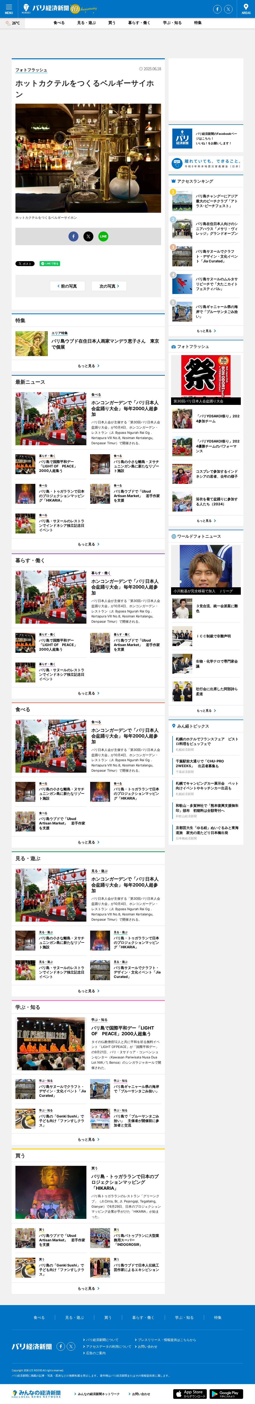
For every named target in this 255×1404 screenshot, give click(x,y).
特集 (198, 22)
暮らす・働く (139, 22)
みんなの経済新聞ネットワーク (36, 1394)
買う (112, 22)
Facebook (217, 9)
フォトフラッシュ (31, 69)
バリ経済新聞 (45, 9)
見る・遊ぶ (86, 22)
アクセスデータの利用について (108, 1346)
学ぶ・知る (172, 22)
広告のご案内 (96, 1353)
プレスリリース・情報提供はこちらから (167, 1340)
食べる (59, 22)
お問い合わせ (147, 1346)
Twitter (228, 9)
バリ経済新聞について (102, 1340)
